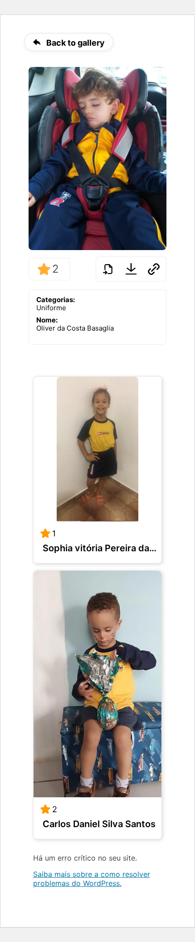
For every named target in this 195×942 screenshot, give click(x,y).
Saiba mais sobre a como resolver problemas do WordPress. (91, 879)
